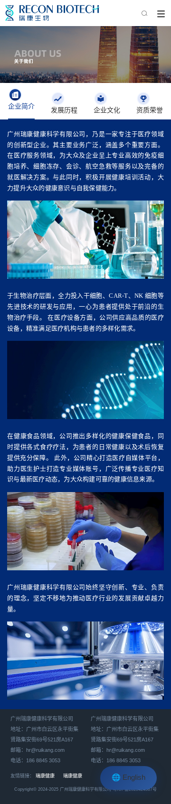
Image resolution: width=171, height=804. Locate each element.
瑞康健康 (45, 776)
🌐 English (128, 778)
